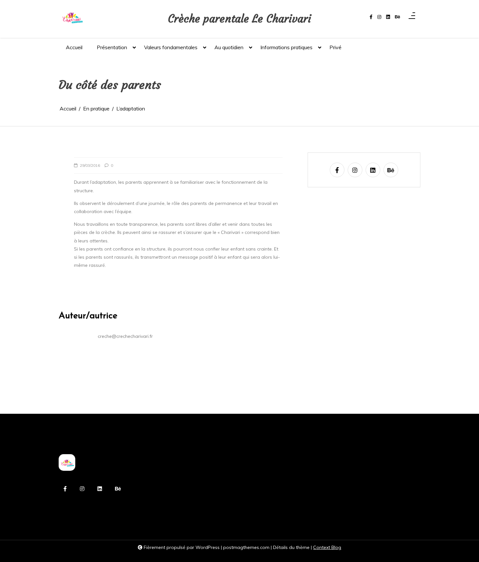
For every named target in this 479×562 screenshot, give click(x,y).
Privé (335, 47)
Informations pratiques (286, 47)
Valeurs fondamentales (170, 47)
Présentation (112, 47)
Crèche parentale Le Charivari (239, 18)
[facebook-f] (371, 17)
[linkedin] (388, 17)
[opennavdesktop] (411, 17)
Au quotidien (228, 47)
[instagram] (379, 17)
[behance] (397, 17)
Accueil (74, 47)
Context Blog (327, 547)
